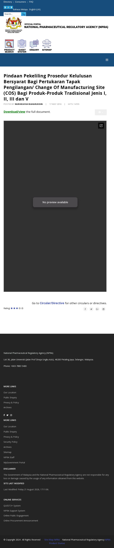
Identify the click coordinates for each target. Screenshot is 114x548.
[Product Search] (9, 46)
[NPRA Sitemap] (47, 46)
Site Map (49, 539)
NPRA (107, 539)
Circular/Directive (52, 303)
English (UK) (35, 9)
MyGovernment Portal (14, 462)
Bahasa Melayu (20, 9)
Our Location (10, 392)
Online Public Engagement (16, 515)
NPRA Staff (9, 457)
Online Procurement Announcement (21, 520)
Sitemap (7, 452)
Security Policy (10, 441)
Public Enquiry (10, 397)
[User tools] (101, 112)
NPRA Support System (14, 510)
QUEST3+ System (12, 505)
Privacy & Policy (11, 402)
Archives (8, 407)
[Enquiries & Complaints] (34, 46)
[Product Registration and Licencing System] (22, 46)
